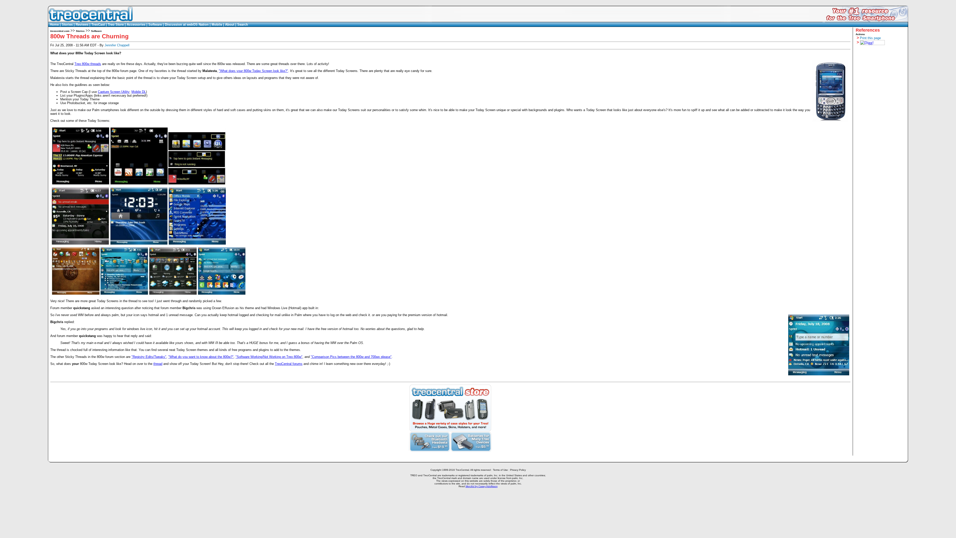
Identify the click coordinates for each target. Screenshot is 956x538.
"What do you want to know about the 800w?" (201, 357)
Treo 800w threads (87, 64)
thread (157, 364)
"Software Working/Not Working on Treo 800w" (269, 357)
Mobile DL (138, 92)
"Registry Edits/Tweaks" (148, 357)
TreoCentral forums (288, 364)
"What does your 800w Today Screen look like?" (253, 71)
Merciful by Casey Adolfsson (482, 486)
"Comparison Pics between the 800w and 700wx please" (351, 357)
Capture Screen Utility (113, 92)
